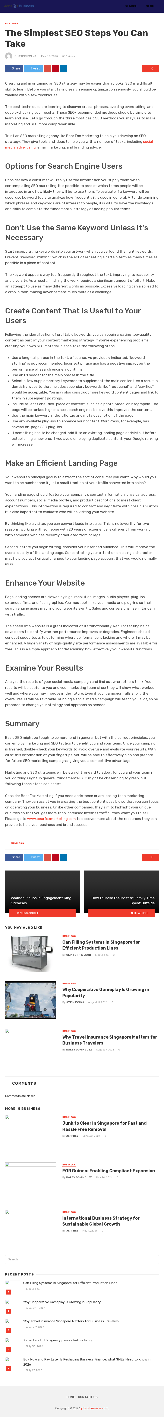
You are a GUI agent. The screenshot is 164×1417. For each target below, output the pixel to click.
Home (70, 1397)
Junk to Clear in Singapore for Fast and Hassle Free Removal (104, 1126)
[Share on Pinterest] (55, 68)
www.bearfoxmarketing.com (51, 819)
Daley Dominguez (79, 1049)
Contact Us (88, 1397)
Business (12, 23)
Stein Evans (27, 56)
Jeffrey (72, 1135)
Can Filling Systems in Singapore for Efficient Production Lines (101, 945)
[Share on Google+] (47, 68)
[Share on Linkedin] (63, 68)
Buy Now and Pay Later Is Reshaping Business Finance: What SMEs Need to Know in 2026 (87, 1362)
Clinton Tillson (78, 954)
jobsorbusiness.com (94, 1408)
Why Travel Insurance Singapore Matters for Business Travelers (109, 1040)
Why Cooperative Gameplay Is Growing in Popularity (105, 992)
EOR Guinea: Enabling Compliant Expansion (108, 1170)
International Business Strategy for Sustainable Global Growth (101, 1221)
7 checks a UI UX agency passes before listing (58, 1340)
